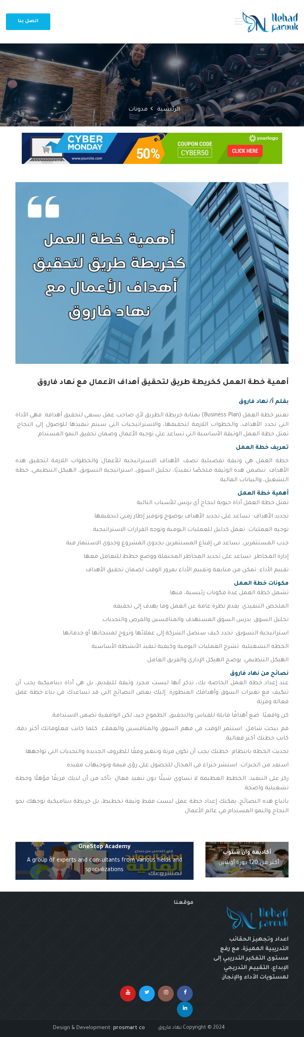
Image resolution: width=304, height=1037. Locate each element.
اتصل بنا (28, 21)
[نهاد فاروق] (270, 22)
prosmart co (129, 1028)
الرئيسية (168, 110)
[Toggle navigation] (239, 21)
